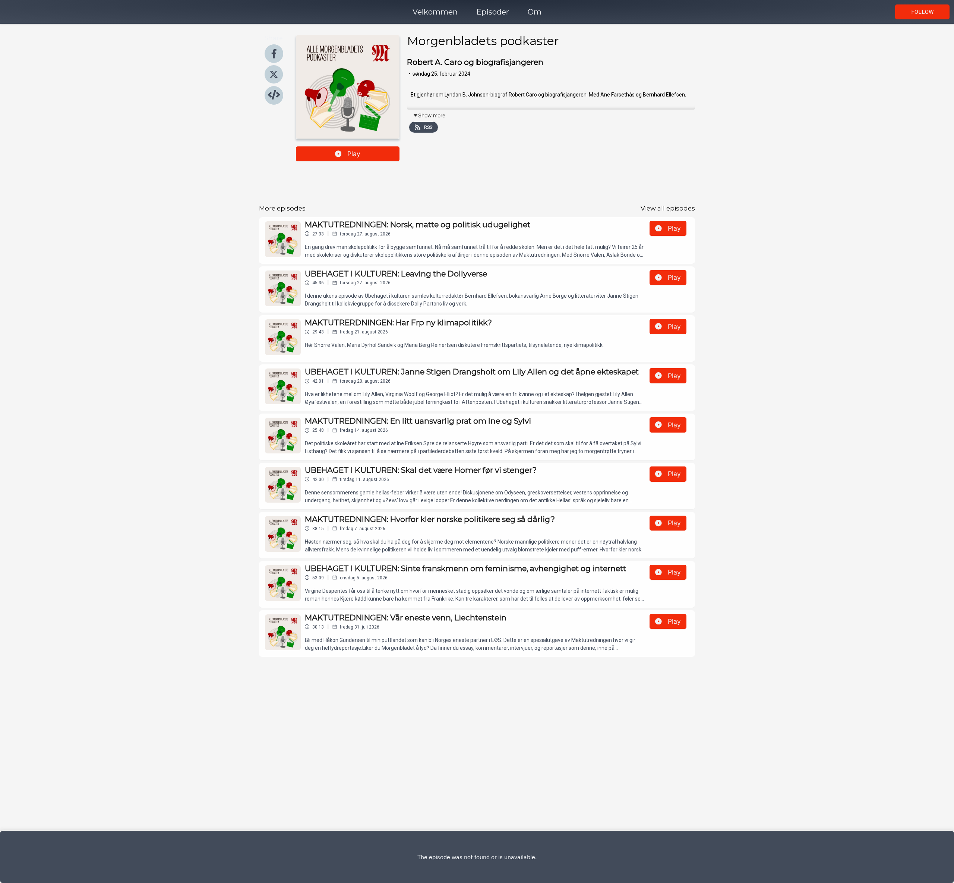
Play (353, 154)
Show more (431, 115)
